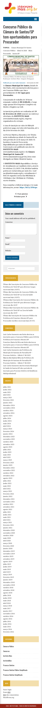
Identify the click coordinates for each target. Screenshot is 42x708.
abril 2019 (7, 572)
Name (7, 238)
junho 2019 (7, 567)
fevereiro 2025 (8, 400)
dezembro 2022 (9, 468)
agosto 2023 (7, 447)
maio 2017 (7, 608)
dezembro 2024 (9, 405)
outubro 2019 (8, 556)
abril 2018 (7, 603)
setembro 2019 (8, 559)
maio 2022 (7, 486)
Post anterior (22, 194)
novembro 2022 (9, 470)
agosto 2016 (7, 619)
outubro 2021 (8, 504)
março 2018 (7, 606)
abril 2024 (7, 426)
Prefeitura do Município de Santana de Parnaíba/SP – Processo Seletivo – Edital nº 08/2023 (17, 352)
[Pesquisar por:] (21, 268)
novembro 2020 (9, 533)
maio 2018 (7, 600)
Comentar (9, 222)
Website (8, 250)
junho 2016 (7, 624)
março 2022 (7, 491)
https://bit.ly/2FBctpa (28, 187)
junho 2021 (7, 515)
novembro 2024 (9, 408)
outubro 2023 (8, 442)
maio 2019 (7, 569)
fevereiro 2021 (8, 525)
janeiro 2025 (7, 403)
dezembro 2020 (9, 530)
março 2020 (7, 543)
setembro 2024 (8, 413)
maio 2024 (7, 423)
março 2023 (7, 460)
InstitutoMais (7, 660)
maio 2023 (7, 455)
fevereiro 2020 (8, 546)
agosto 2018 (7, 593)
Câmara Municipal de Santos (21, 48)
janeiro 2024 (7, 434)
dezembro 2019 (9, 551)
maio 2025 (7, 392)
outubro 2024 (8, 410)
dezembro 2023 (9, 436)
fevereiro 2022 (8, 494)
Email (7, 244)
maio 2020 (7, 538)
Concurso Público (8, 646)
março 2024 (7, 429)
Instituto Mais (7, 656)
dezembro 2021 (9, 499)
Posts (6, 692)
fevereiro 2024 (8, 431)
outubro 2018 (8, 587)
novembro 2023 (9, 439)
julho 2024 (7, 418)
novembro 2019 (9, 554)
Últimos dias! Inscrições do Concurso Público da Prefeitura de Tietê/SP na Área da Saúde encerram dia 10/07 (20, 310)
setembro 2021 (8, 507)
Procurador (7, 54)
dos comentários (11, 695)
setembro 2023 (8, 444)
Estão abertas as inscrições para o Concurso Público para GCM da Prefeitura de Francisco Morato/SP (21, 337)
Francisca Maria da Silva (12, 342)
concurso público (9, 51)
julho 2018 (7, 595)
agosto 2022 (7, 478)
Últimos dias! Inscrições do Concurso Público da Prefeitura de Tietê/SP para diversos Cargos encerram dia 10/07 (20, 302)
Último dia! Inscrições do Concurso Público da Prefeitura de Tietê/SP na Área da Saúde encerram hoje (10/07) (20, 294)
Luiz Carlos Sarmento (18, 83)
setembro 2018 (8, 590)
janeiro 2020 (7, 548)
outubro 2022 (8, 473)
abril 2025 (7, 395)
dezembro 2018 (9, 582)
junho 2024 (7, 421)
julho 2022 (7, 481)
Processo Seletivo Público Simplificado (15, 670)
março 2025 (7, 397)
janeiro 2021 (7, 528)
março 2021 (7, 522)
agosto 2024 (7, 416)
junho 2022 (7, 483)
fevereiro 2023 (8, 462)
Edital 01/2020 (22, 51)
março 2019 (7, 574)
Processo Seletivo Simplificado (12, 675)
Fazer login (7, 689)
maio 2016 (7, 626)
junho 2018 (7, 598)
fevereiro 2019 (8, 577)
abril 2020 (7, 540)
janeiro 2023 (7, 465)
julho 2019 (7, 564)
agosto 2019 (7, 561)
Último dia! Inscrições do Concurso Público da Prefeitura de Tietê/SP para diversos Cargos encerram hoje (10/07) (20, 287)
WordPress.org (8, 697)
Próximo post (19, 196)
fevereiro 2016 (8, 632)
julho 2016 (7, 621)
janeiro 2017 (7, 611)
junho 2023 (7, 452)
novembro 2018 (9, 585)
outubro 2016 (8, 616)
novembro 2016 (9, 613)
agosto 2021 (7, 509)
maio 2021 (7, 517)
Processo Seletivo (8, 665)
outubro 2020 (8, 535)
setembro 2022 (8, 475)
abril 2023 (7, 457)
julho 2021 (7, 512)
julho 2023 (7, 449)
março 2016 (7, 629)
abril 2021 (7, 520)
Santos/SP (16, 54)
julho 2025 (7, 387)
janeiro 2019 (7, 580)
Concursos (6, 651)
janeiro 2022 (7, 496)
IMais (30, 51)
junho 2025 (7, 389)
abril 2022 (7, 489)
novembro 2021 (9, 502)
